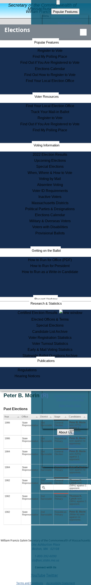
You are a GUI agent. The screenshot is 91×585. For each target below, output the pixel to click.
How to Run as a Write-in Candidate (50, 272)
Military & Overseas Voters (50, 221)
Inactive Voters (49, 197)
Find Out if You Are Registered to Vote (50, 62)
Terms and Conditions (29, 583)
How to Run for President (50, 266)
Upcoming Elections (50, 160)
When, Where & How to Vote (50, 173)
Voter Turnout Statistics (50, 343)
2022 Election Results (50, 154)
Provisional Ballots (50, 233)
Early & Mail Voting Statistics (50, 349)
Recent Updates (46, 299)
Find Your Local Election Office (50, 81)
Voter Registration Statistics (50, 337)
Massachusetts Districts (50, 203)
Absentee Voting (50, 185)
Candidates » (76, 433)
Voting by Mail (50, 179)
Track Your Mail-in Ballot (50, 112)
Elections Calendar (50, 69)
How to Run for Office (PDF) (50, 260)
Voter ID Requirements (50, 191)
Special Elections (50, 166)
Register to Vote (50, 50)
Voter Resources (46, 96)
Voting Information (46, 145)
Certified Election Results (38, 313)
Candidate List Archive (50, 331)
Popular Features (46, 42)
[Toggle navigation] (83, 32)
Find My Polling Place (50, 56)
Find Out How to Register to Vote (50, 75)
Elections (17, 30)
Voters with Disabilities (50, 227)
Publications (46, 361)
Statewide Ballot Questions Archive (50, 355)
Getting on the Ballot (46, 250)
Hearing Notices (27, 376)
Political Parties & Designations (50, 209)
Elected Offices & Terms (50, 319)
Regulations (27, 370)
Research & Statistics (46, 303)
